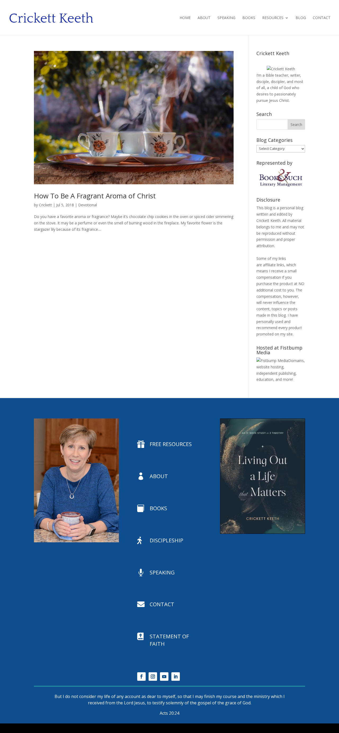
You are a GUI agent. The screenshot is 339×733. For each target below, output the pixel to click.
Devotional (87, 204)
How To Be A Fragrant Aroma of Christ (95, 195)
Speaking (226, 18)
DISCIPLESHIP (166, 540)
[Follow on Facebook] (141, 676)
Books (248, 18)
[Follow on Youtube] (164, 676)
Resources (272, 18)
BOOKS (158, 508)
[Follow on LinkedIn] (175, 676)
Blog (301, 18)
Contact (322, 18)
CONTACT (162, 604)
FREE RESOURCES (171, 444)
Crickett (45, 204)
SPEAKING (162, 572)
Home (185, 18)
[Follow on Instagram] (153, 676)
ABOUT (159, 476)
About (204, 18)
